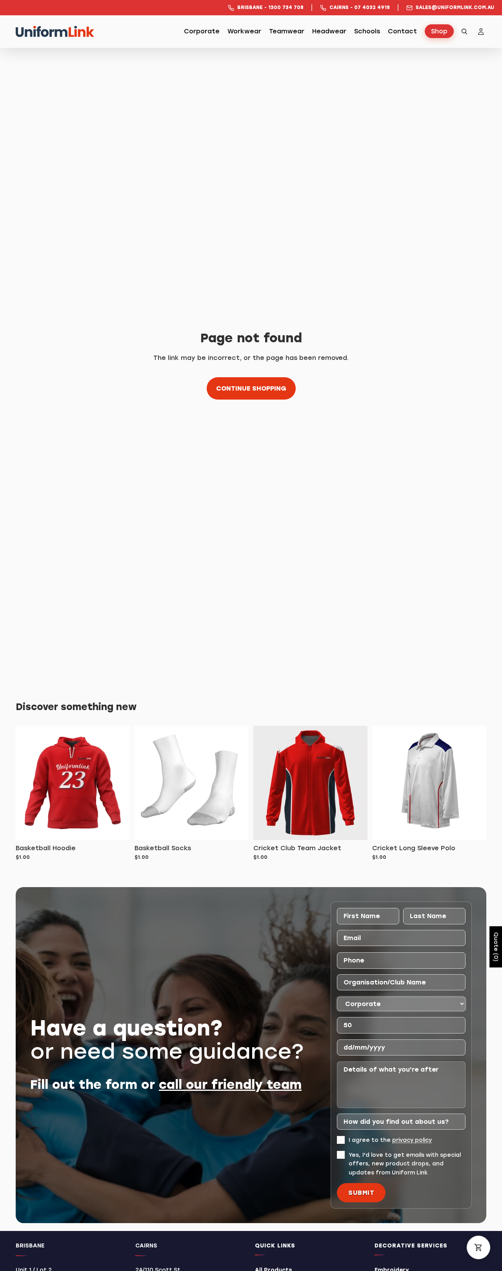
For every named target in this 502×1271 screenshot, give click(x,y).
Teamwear (286, 31)
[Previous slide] (384, 782)
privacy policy (412, 1140)
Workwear (244, 31)
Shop (439, 31)
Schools (367, 31)
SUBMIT (361, 1192)
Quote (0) (496, 947)
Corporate (202, 31)
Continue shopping (251, 388)
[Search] (464, 31)
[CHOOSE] (355, 828)
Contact (402, 31)
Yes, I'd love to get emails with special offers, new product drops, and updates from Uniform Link (405, 1163)
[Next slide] (474, 782)
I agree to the (390, 1140)
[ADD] (118, 828)
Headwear (329, 31)
